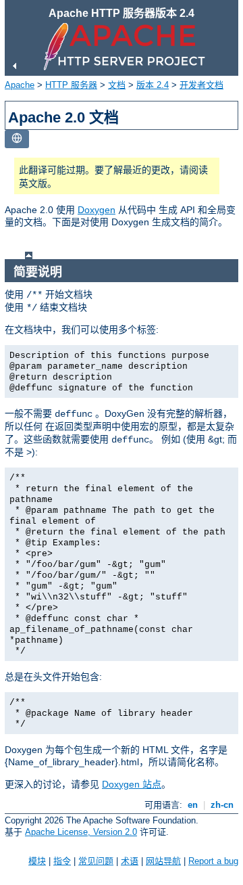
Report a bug (213, 861)
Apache (19, 85)
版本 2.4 (152, 85)
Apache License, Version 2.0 (81, 832)
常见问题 (95, 861)
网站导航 (163, 861)
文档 (117, 85)
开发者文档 (201, 85)
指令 (62, 861)
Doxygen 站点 (131, 784)
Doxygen (96, 209)
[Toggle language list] (17, 139)
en (192, 805)
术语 (129, 861)
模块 (37, 861)
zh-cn (222, 805)
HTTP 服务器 (71, 85)
